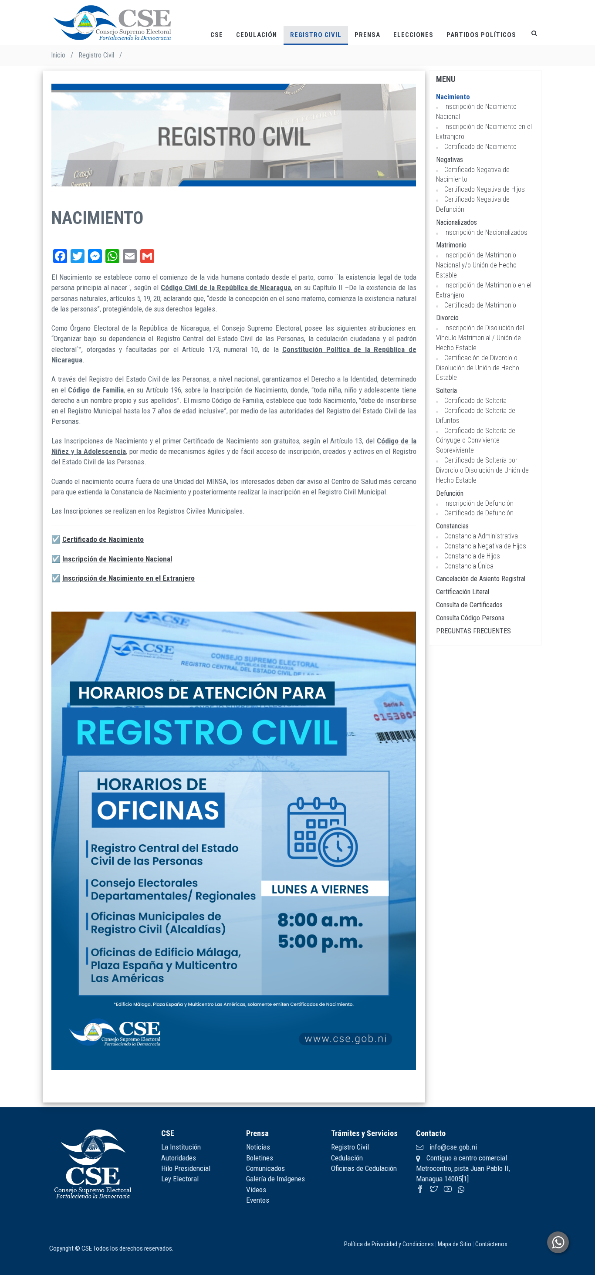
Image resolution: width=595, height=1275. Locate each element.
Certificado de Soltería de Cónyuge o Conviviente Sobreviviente (475, 440)
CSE (216, 35)
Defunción (449, 493)
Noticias (258, 1147)
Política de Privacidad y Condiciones (389, 1244)
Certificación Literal (462, 592)
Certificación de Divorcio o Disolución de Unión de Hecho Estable (477, 368)
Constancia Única (469, 566)
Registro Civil (315, 35)
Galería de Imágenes (275, 1178)
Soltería (446, 390)
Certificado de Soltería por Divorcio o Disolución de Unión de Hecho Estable (482, 470)
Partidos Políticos (481, 35)
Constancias (452, 526)
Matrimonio (451, 245)
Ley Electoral (180, 1178)
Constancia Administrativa (481, 536)
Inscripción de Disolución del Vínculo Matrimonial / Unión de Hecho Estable (480, 338)
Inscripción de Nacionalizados (485, 232)
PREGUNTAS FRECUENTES (473, 631)
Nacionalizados (456, 222)
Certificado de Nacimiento (103, 539)
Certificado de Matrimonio (480, 305)
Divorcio (447, 318)
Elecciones (413, 35)
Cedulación (256, 35)
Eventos (257, 1200)
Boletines (259, 1157)
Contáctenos (491, 1244)
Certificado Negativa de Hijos (484, 189)
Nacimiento (453, 97)
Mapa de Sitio (454, 1244)
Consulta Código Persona (470, 618)
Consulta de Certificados (469, 605)
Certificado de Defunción (479, 513)
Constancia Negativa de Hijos (485, 546)
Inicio (58, 55)
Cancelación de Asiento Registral (480, 579)
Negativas (449, 160)
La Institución (181, 1147)
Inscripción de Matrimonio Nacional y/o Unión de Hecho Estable (476, 265)
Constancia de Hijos (472, 556)
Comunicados (265, 1168)
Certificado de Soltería (475, 400)
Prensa (367, 35)
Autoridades (178, 1157)
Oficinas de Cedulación (364, 1168)
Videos (256, 1189)
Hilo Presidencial (185, 1168)
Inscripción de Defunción (479, 503)
